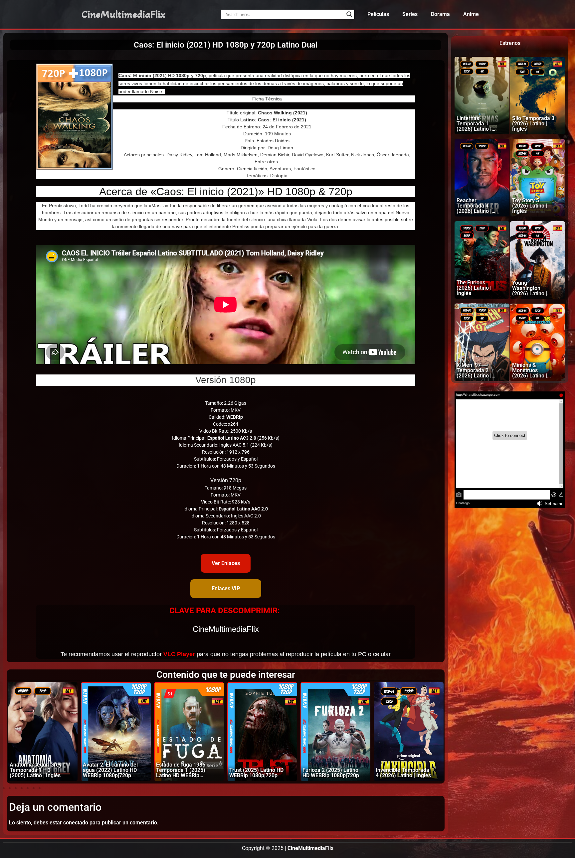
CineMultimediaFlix (123, 14)
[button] (4, 788)
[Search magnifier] (349, 14)
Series (410, 14)
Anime (471, 14)
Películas (378, 14)
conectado (75, 822)
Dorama (440, 14)
